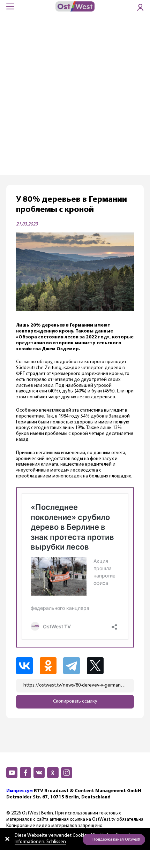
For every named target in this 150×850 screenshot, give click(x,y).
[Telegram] (74, 665)
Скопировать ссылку (75, 701)
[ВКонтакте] (27, 665)
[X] (99, 665)
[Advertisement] (75, 97)
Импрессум (19, 791)
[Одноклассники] (51, 665)
